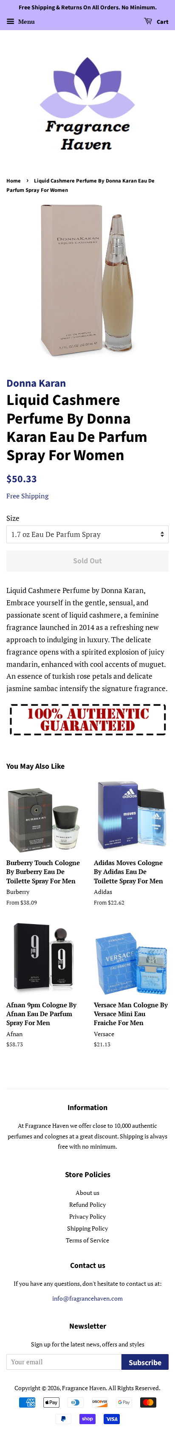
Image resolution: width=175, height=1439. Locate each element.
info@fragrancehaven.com (87, 1298)
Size (13, 518)
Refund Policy (87, 1204)
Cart (162, 22)
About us (87, 1193)
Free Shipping (27, 495)
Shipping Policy (87, 1228)
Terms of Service (87, 1240)
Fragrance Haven (84, 1388)
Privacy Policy (87, 1216)
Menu (26, 21)
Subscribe (145, 1362)
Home (13, 181)
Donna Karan (36, 383)
